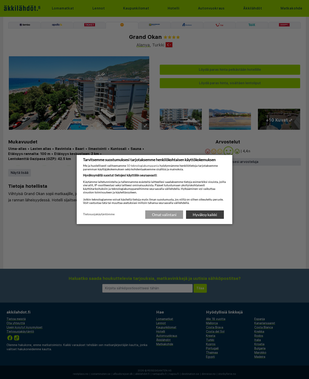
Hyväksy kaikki (205, 214)
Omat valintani (164, 214)
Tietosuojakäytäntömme (99, 214)
